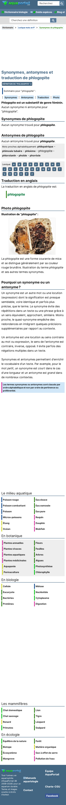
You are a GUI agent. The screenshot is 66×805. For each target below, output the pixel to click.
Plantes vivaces (12, 548)
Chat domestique (12, 710)
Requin (39, 517)
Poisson (7, 511)
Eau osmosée (43, 505)
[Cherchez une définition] (53, 20)
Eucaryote (8, 592)
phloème (30, 151)
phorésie (35, 155)
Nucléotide (42, 592)
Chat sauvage (10, 716)
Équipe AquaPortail (52, 772)
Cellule (7, 586)
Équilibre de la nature (14, 741)
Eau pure (40, 511)
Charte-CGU (52, 786)
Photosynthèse (44, 566)
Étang (6, 523)
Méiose (40, 586)
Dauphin (40, 523)
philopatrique (45, 146)
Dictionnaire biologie (16, 12)
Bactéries (8, 598)
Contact (28, 790)
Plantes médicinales (15, 560)
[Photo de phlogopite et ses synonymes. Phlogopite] (33, 236)
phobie (23, 155)
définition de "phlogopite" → (17, 84)
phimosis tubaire (12, 151)
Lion (38, 710)
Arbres (39, 554)
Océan (6, 528)
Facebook (52, 795)
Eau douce (41, 499)
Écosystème (10, 752)
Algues (39, 560)
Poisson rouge (11, 499)
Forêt (38, 741)
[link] (16, 3)
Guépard (40, 727)
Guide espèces (44, 12)
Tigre (39, 716)
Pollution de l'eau (45, 758)
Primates (8, 727)
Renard (7, 721)
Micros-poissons (12, 517)
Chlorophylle (43, 572)
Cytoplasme (42, 598)
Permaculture (11, 572)
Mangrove (8, 758)
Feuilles (40, 548)
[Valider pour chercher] (61, 3)
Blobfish (40, 528)
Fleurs (39, 542)
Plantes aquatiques (14, 554)
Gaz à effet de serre (47, 752)
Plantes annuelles (13, 542)
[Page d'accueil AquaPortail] (16, 5)
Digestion (41, 603)
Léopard (40, 721)
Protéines (8, 603)
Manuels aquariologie (30, 779)
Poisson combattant (14, 505)
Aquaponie (10, 566)
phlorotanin (9, 155)
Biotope (7, 747)
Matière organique (46, 747)
